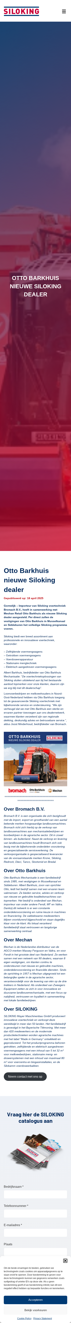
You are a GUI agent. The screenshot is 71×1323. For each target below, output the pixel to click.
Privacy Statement (42, 1318)
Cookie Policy (24, 1318)
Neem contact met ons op (25, 1076)
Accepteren (35, 1299)
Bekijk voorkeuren (35, 1310)
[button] (65, 1261)
